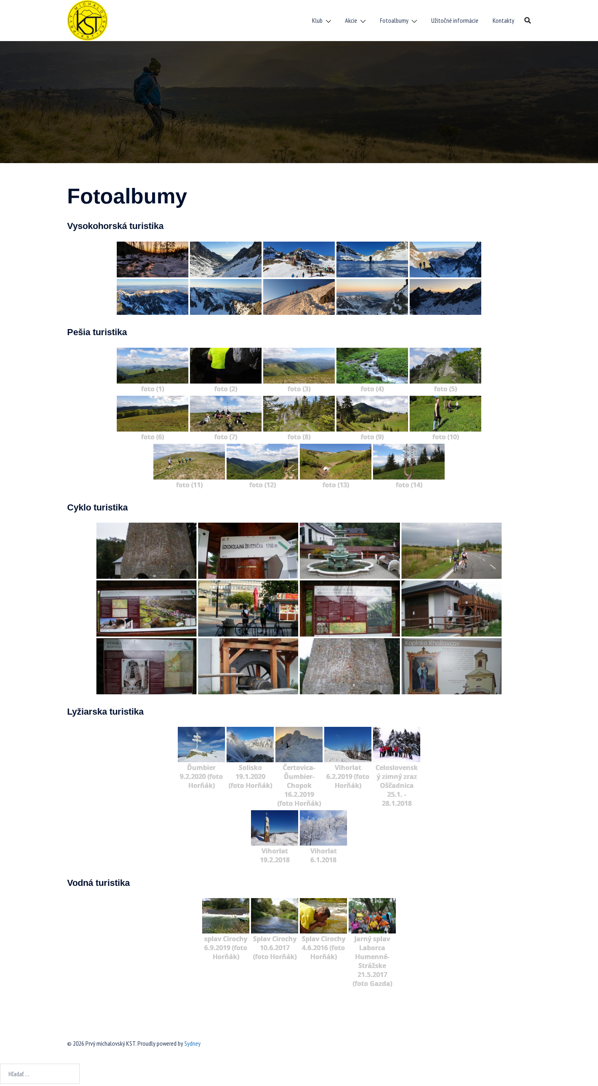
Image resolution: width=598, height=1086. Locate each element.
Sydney (192, 1043)
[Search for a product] (527, 20)
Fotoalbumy (394, 20)
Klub (317, 20)
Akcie (351, 20)
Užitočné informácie (454, 20)
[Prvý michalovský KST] (87, 19)
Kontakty (503, 20)
